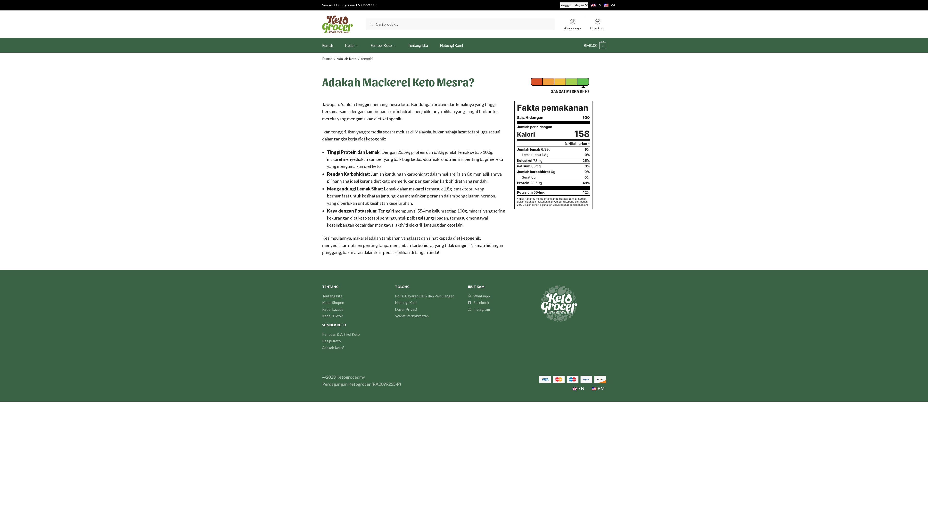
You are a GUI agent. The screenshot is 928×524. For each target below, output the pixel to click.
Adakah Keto (347, 59)
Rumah (327, 59)
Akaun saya (572, 28)
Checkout (597, 28)
